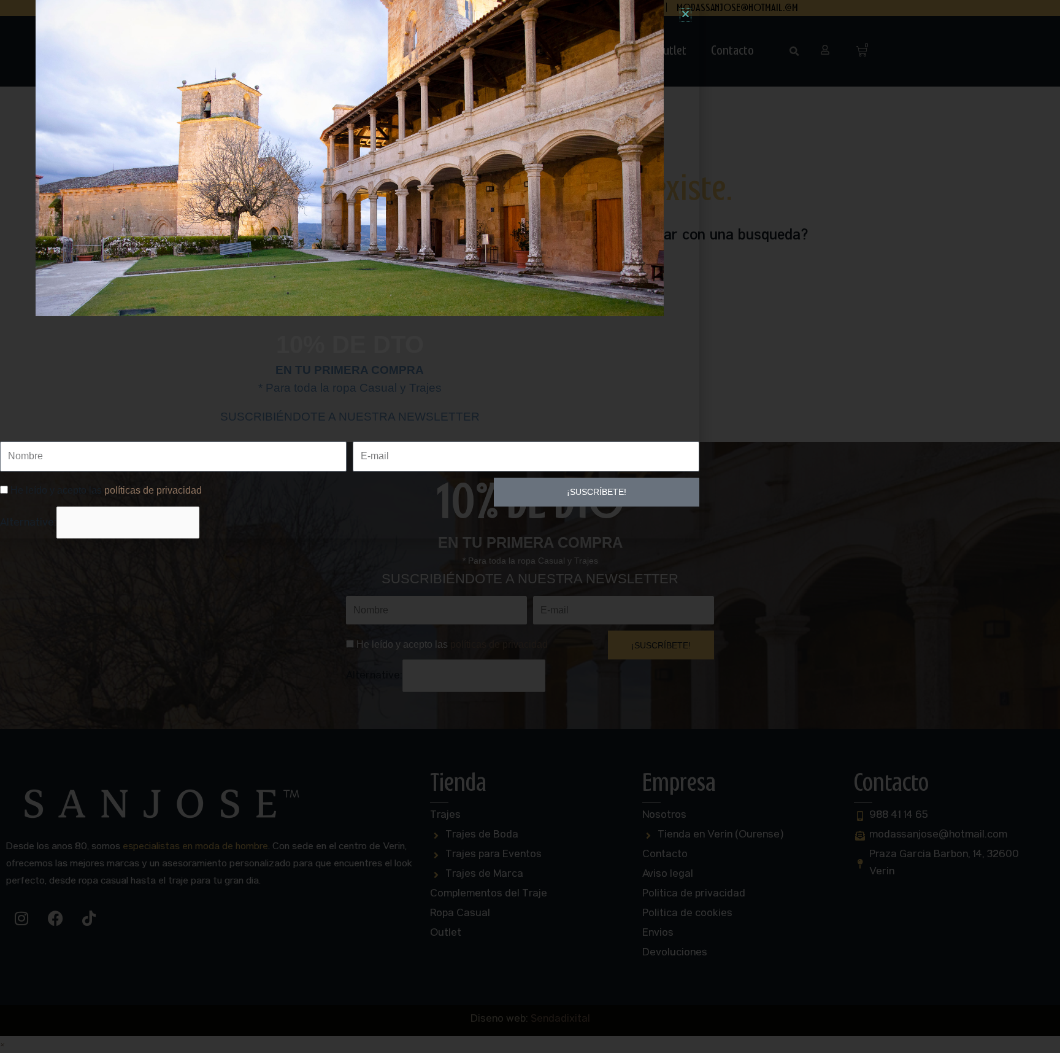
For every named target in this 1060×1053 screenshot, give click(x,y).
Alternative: (28, 523)
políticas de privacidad (153, 490)
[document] (530, 526)
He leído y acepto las (106, 490)
